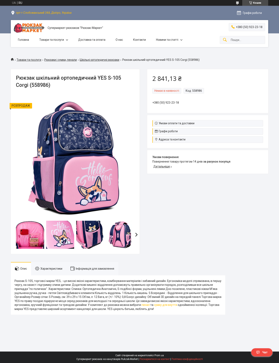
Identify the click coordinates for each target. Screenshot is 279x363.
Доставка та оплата (91, 39)
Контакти (139, 39)
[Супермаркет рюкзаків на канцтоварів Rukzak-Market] (29, 28)
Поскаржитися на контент (155, 359)
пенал (146, 304)
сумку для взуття (165, 304)
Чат (265, 352)
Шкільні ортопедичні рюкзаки (99, 59)
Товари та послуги (51, 39)
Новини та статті (167, 39)
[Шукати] (225, 40)
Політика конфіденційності (187, 359)
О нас (119, 39)
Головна (23, 39)
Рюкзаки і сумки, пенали (60, 59)
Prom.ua (159, 355)
